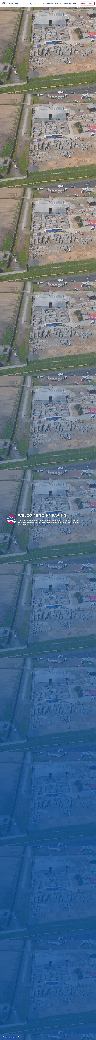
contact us (76, 3)
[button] (37, 3)
